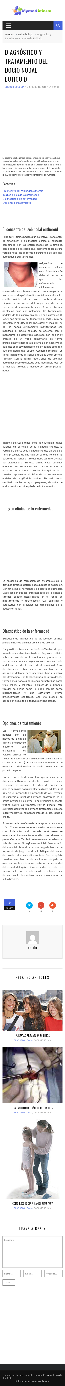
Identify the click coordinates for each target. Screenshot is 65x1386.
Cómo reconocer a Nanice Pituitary (32, 1203)
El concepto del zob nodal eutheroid (22, 190)
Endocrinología (14, 87)
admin (55, 87)
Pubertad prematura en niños (33, 1036)
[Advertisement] (32, 124)
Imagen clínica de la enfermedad (20, 194)
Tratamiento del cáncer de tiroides (32, 1108)
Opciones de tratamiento (16, 202)
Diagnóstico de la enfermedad (19, 198)
